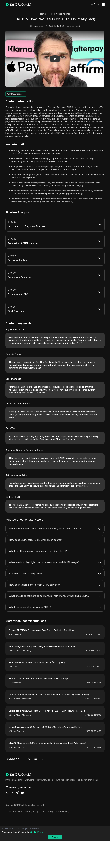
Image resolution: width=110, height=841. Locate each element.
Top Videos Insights (60, 14)
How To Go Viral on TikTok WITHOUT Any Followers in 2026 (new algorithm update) (49, 694)
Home (43, 14)
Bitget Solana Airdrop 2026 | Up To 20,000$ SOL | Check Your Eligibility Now (45, 727)
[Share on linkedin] (12, 792)
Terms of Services (14, 811)
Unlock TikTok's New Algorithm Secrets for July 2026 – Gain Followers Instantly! (47, 711)
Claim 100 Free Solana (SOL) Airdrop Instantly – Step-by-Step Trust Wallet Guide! (47, 743)
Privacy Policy (31, 811)
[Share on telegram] (17, 792)
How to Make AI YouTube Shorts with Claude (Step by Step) (37, 662)
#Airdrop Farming (16, 731)
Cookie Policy (47, 811)
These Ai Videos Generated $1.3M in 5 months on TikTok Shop (38, 678)
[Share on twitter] (6, 792)
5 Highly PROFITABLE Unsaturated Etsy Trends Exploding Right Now (41, 630)
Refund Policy (62, 811)
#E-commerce (36, 26)
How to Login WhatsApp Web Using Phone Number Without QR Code (42, 646)
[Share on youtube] (22, 792)
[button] (95, 4)
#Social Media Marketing (20, 650)
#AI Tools (13, 666)
